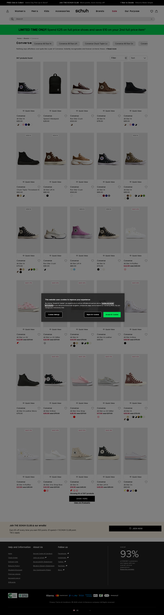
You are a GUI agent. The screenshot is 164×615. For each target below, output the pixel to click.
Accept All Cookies (112, 314)
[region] (83, 307)
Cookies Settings (53, 314)
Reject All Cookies (93, 314)
